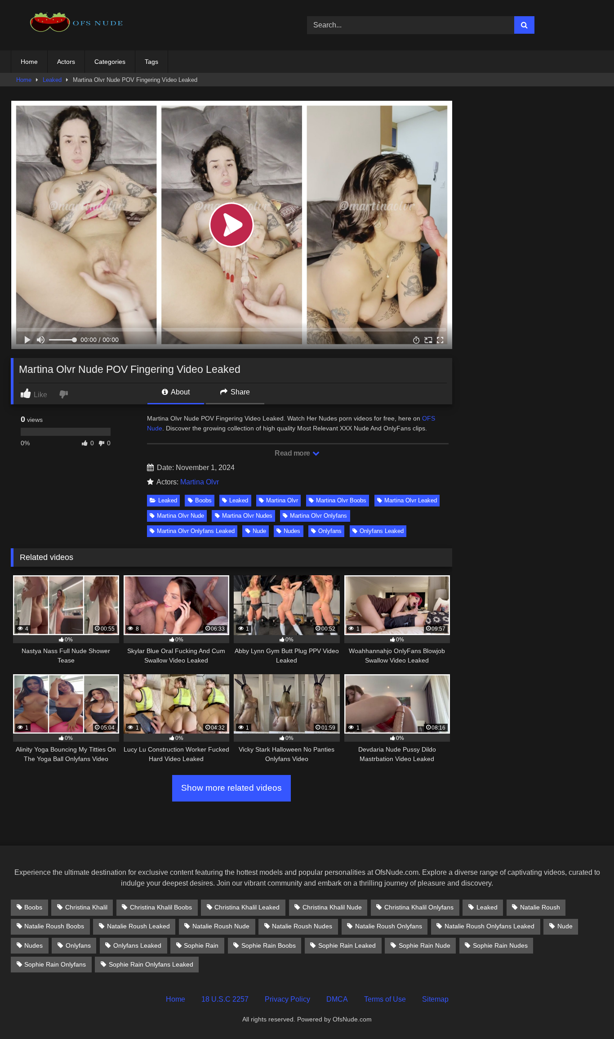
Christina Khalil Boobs (161, 907)
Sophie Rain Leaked (347, 945)
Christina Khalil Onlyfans (419, 907)
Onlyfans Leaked (382, 531)
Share (239, 392)
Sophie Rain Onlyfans (55, 964)
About (179, 392)
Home (29, 61)
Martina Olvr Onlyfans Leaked (196, 531)
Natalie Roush (540, 907)
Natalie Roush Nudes (302, 926)
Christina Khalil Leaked (247, 907)
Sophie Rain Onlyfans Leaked (151, 964)
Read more (293, 453)
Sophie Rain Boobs (268, 945)
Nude (259, 531)
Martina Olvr (199, 482)
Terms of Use (385, 999)
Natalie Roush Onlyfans (388, 926)
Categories (109, 61)
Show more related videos (231, 788)
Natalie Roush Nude (220, 926)
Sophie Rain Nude (424, 945)
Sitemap (435, 999)
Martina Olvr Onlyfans (318, 515)
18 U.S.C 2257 (225, 999)
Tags (151, 61)
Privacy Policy (287, 999)
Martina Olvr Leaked (410, 500)
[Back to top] (586, 1012)
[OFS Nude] (78, 25)
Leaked (52, 79)
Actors (66, 61)
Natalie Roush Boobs (54, 926)
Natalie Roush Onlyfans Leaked (489, 926)
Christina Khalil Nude (332, 907)
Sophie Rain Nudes (500, 945)
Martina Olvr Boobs (341, 500)
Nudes (292, 531)
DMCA (337, 999)
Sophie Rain (201, 945)
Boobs (203, 500)
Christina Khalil (86, 907)
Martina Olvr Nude (180, 515)
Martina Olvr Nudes (247, 515)
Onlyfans (330, 531)
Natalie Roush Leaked (138, 926)
